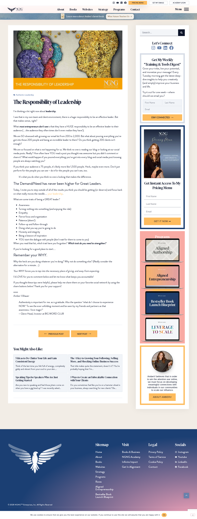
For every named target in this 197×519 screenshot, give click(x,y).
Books (73, 9)
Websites (87, 9)
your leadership (55, 193)
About (60, 9)
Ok (164, 515)
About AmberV (162, 397)
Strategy (103, 9)
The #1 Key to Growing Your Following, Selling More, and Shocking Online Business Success (94, 360)
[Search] (181, 32)
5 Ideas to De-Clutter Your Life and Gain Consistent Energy (36, 360)
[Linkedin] (121, 3)
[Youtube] (117, 3)
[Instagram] (114, 3)
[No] (192, 515)
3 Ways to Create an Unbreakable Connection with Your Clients (93, 379)
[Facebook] (125, 3)
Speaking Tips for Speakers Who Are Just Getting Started (37, 379)
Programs (119, 9)
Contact (135, 9)
